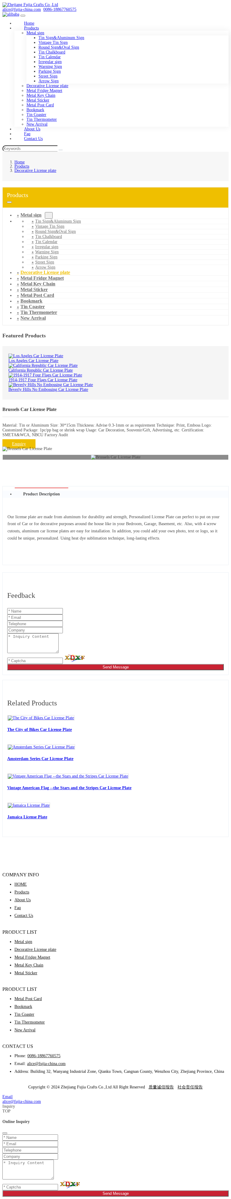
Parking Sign (49, 71)
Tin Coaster (36, 114)
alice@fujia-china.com (21, 9)
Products (31, 28)
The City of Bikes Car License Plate (39, 729)
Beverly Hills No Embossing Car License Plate (48, 389)
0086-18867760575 (59, 9)
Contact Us (33, 138)
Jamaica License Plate (27, 816)
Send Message (116, 667)
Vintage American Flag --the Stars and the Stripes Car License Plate (69, 787)
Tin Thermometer (41, 119)
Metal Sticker (37, 100)
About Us (22, 900)
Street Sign (47, 76)
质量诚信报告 (161, 1087)
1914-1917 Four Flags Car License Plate (42, 380)
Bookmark (35, 110)
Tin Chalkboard (51, 52)
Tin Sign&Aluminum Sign (61, 37)
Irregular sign (50, 61)
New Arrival (33, 318)
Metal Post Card (40, 105)
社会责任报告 (190, 1087)
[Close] (4, 1133)
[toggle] (22, 16)
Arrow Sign (48, 81)
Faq (17, 907)
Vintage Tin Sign (53, 42)
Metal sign (35, 33)
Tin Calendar (49, 57)
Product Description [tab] (41, 494)
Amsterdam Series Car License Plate (40, 758)
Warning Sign (50, 66)
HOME (20, 884)
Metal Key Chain (40, 95)
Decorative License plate (47, 86)
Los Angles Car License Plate (33, 360)
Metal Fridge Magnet (44, 90)
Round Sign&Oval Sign (58, 47)
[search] (61, 150)
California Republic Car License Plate (40, 370)
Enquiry (19, 444)
